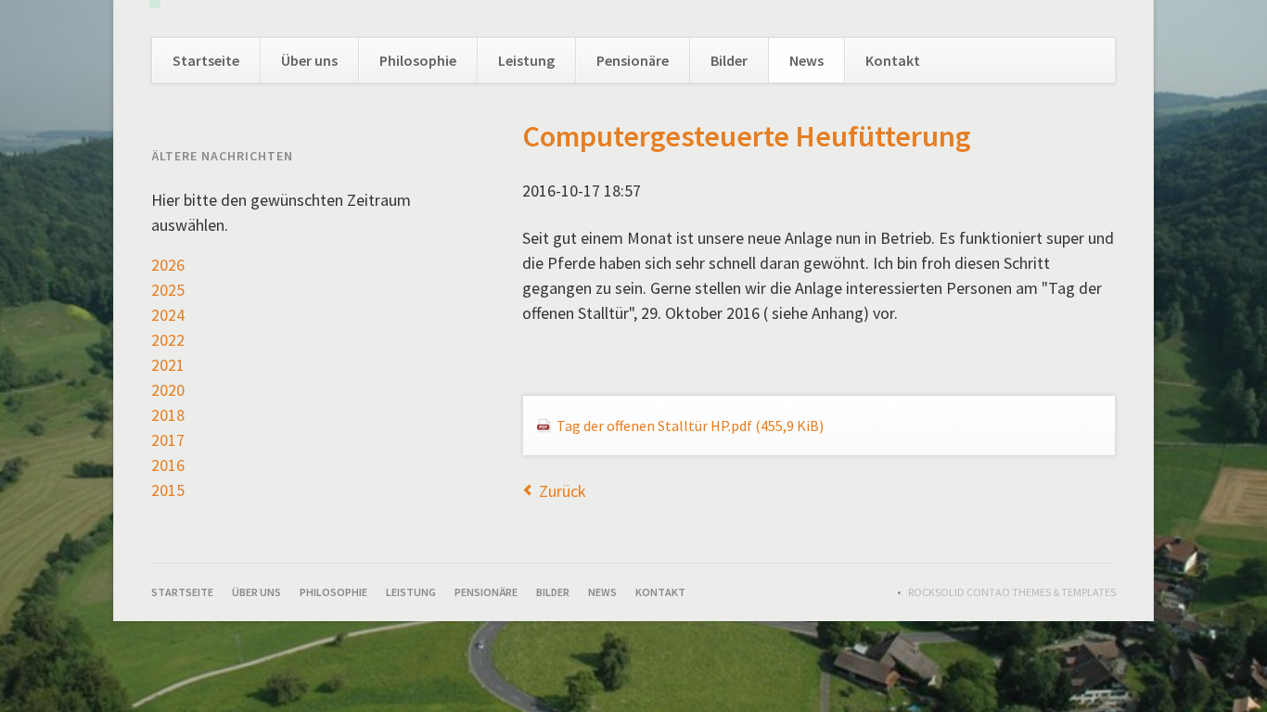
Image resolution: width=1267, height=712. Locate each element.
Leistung (526, 60)
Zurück (562, 491)
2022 (168, 339)
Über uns (309, 60)
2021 (168, 364)
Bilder (729, 60)
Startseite (206, 60)
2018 (168, 415)
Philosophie (417, 60)
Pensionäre (632, 60)
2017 (168, 440)
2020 (168, 389)
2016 (168, 465)
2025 (168, 289)
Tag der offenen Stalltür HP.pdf (690, 425)
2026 (168, 264)
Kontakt (892, 60)
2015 (168, 490)
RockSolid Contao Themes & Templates (1012, 592)
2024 (168, 314)
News (806, 60)
